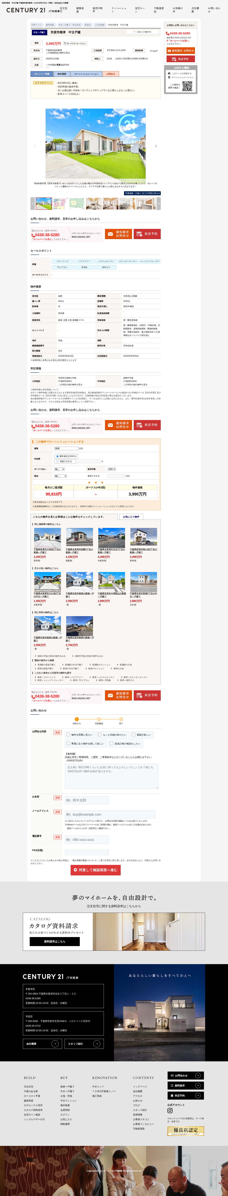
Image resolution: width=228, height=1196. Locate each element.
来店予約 (180, 1095)
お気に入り (66, 1119)
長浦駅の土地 (126, 665)
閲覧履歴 (65, 1124)
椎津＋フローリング (47, 677)
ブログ (136, 1105)
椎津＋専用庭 (105, 680)
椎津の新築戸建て (46, 668)
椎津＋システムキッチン (103, 677)
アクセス (137, 1096)
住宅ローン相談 (32, 1114)
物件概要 (62, 74)
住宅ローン (140, 9)
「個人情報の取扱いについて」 (85, 860)
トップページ (140, 1086)
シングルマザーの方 (34, 1119)
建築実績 (80, 9)
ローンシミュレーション (86, 74)
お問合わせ (181, 1075)
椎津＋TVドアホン (81, 680)
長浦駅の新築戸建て (47, 665)
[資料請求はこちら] (114, 949)
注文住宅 (28, 1086)
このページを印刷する (182, 73)
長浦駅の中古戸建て (74, 665)
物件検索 (65, 1105)
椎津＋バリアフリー (74, 677)
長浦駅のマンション (101, 665)
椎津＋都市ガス (127, 680)
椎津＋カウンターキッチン (136, 677)
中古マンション (68, 1100)
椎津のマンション (96, 668)
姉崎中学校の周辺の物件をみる (89, 656)
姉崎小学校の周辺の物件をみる (52, 656)
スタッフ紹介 (75, 1043)
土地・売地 (66, 1096)
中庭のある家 (31, 1091)
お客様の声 (178, 9)
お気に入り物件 (131, 516)
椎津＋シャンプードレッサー (51, 680)
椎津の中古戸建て (71, 668)
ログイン (65, 1114)
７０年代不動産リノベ (104, 1091)
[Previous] (35, 146)
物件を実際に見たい (81, 734)
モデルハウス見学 (33, 1105)
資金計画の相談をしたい (127, 743)
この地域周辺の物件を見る (58, 53)
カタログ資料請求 (33, 1110)
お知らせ (137, 1100)
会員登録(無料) (41, 506)
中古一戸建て (67, 1091)
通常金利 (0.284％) (67, 456)
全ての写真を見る (141, 193)
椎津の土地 (119, 668)
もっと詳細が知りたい (114, 734)
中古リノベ (98, 1086)
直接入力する (66, 461)
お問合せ (110, 74)
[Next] (156, 146)
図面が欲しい (143, 734)
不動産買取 (159, 9)
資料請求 (180, 1085)
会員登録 (65, 1110)
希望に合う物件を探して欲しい (87, 743)
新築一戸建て (67, 1086)
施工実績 (97, 1096)
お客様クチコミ (141, 1119)
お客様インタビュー (143, 1124)
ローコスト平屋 (32, 1096)
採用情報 (137, 1114)
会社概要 (195, 9)
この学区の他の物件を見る (70, 384)
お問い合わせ (214, 9)
